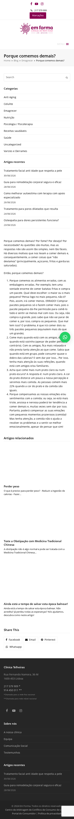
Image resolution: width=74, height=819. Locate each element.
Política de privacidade (50, 813)
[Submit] (67, 77)
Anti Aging (10, 97)
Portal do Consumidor (24, 813)
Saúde (7, 137)
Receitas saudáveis (15, 131)
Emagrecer (10, 110)
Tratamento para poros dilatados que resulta (31, 209)
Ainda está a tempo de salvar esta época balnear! (36, 604)
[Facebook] (31, 4)
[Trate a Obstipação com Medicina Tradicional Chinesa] (37, 517)
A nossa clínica (13, 732)
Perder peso (11, 486)
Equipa (8, 739)
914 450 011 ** (13, 690)
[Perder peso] (37, 463)
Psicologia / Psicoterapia (18, 124)
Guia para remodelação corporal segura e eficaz (32, 182)
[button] (61, 44)
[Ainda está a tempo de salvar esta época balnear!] (37, 578)
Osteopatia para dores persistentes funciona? (31, 220)
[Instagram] (42, 4)
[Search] (37, 77)
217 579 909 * (12, 686)
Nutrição (9, 117)
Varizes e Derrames (15, 151)
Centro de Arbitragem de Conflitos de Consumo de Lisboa (36, 809)
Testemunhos (12, 752)
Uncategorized (12, 144)
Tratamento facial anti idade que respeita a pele (33, 170)
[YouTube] (36, 4)
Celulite (8, 104)
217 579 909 (40, 10)
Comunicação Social (16, 745)
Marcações (38, 15)
